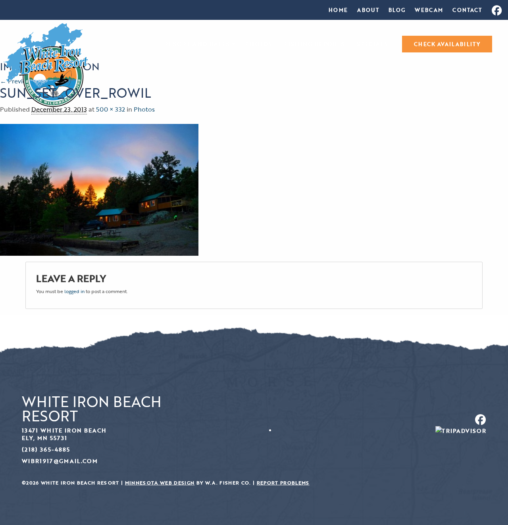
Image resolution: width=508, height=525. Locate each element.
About (368, 10)
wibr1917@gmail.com (60, 461)
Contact (467, 10)
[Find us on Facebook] (373, 419)
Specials (372, 44)
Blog (397, 10)
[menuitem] (338, 10)
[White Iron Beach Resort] (46, 64)
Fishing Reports (314, 44)
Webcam (429, 10)
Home (338, 10)
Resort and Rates (197, 44)
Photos (258, 44)
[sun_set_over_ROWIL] (99, 189)
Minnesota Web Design (160, 482)
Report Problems (283, 482)
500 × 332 (110, 109)
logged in (74, 291)
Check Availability (447, 44)
